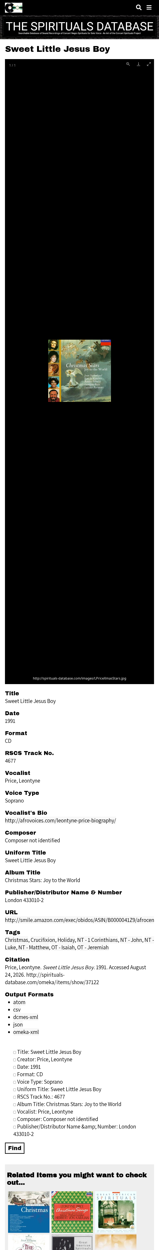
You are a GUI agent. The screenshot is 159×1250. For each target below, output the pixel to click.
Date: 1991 (29, 1066)
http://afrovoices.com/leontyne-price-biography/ (60, 820)
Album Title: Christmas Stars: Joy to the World (69, 1104)
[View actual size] (128, 64)
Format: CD (30, 1074)
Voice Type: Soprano (40, 1081)
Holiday (66, 940)
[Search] (139, 7)
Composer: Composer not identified (57, 1119)
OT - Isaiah (63, 947)
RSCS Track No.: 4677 (41, 1096)
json (18, 1024)
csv (16, 1009)
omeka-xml (26, 1032)
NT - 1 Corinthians (97, 940)
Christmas (16, 940)
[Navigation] (149, 7)
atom (19, 1002)
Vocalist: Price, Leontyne (45, 1111)
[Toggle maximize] (149, 64)
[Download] (138, 64)
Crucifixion (43, 940)
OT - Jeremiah (93, 947)
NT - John (131, 940)
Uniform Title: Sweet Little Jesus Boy (59, 1089)
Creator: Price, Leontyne (44, 1059)
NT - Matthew (33, 947)
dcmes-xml (25, 1017)
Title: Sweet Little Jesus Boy (49, 1051)
